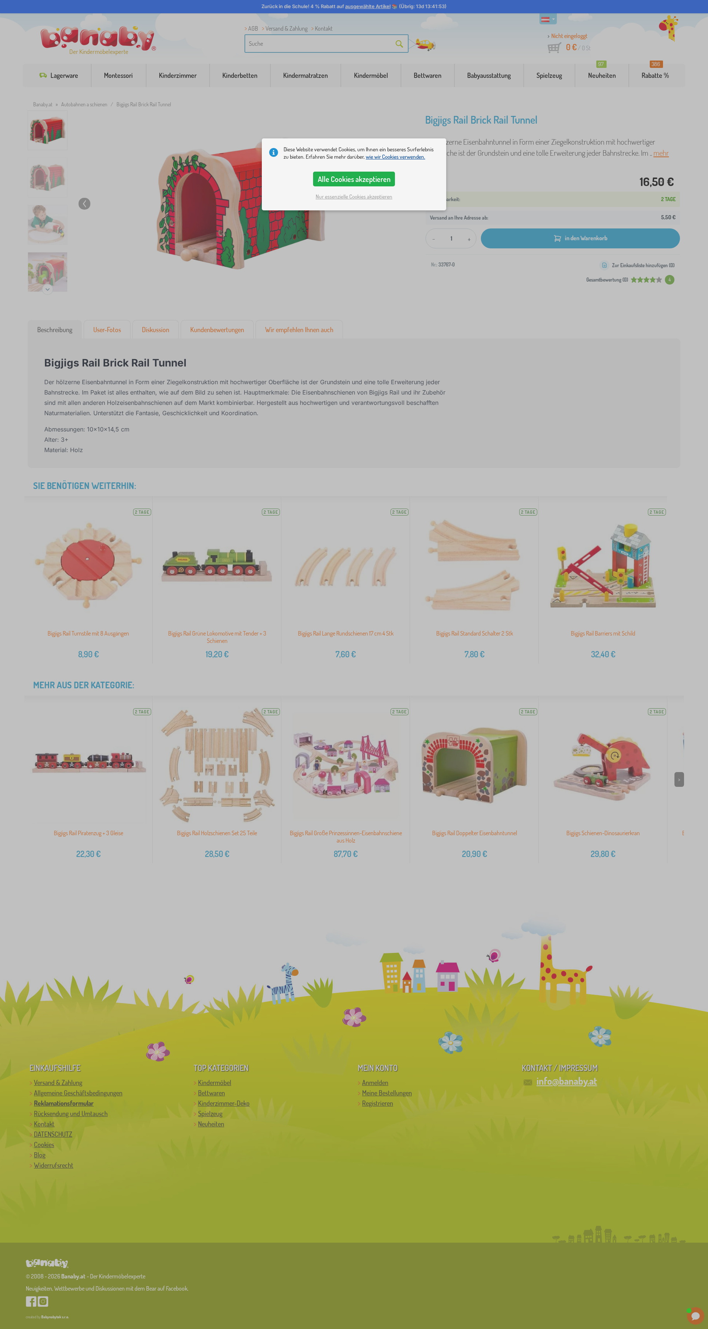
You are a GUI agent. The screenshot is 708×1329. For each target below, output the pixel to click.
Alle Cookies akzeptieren (354, 179)
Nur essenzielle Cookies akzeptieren (354, 196)
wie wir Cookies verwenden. (395, 156)
